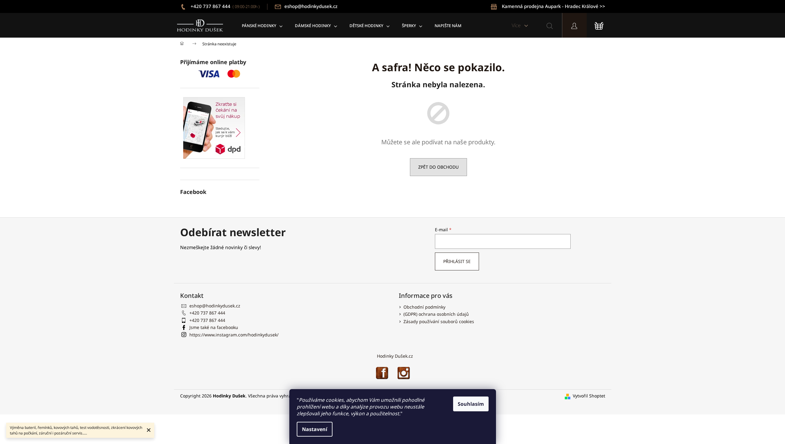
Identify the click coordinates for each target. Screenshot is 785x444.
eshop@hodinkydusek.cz (310, 6)
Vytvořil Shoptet (589, 396)
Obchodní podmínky (424, 307)
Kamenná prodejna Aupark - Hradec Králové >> (553, 6)
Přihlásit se (457, 261)
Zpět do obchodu (438, 167)
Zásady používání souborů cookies (438, 321)
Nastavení (314, 429)
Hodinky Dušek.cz (395, 356)
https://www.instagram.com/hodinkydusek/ (234, 335)
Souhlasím (471, 404)
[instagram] (403, 372)
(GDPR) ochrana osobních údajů (436, 314)
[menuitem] (262, 25)
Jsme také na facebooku (213, 327)
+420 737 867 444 (224, 6)
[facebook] (382, 372)
